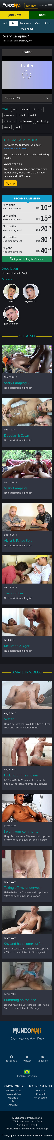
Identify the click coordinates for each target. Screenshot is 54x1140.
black (23, 115)
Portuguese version (27, 1075)
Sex (13, 23)
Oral (37, 23)
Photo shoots (13, 1090)
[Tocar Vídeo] (27, 75)
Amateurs (25, 23)
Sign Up (10, 183)
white (24, 109)
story (7, 127)
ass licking (43, 121)
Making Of (27, 28)
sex (15, 109)
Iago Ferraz (31, 301)
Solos (48, 23)
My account (40, 1097)
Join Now (31, 5)
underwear (26, 121)
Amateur (13, 1104)
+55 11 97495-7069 (24, 1128)
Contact (40, 1094)
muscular (9, 115)
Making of (13, 1097)
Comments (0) (12, 98)
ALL (5, 23)
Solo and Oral (13, 1094)
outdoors (9, 121)
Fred (11, 301)
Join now (40, 1090)
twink (33, 115)
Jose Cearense (11, 323)
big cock (37, 109)
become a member (15, 148)
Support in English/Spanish (28, 259)
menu (43, 5)
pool (17, 127)
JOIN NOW (14, 15)
